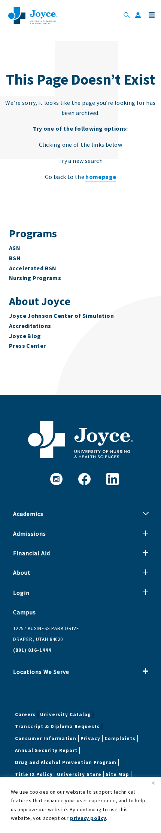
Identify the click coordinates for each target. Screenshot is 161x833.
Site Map (117, 774)
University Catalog (65, 714)
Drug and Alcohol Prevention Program (65, 762)
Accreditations (30, 325)
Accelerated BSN (33, 268)
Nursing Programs (35, 278)
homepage (100, 176)
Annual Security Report (46, 750)
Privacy (90, 738)
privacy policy (88, 818)
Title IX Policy (34, 774)
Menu (151, 15)
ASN (14, 248)
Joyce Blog (25, 336)
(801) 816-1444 (32, 650)
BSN (15, 258)
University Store (79, 774)
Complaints (120, 738)
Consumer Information (45, 738)
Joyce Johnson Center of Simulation (61, 315)
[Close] (153, 783)
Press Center (27, 345)
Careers (25, 714)
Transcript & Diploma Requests (57, 726)
